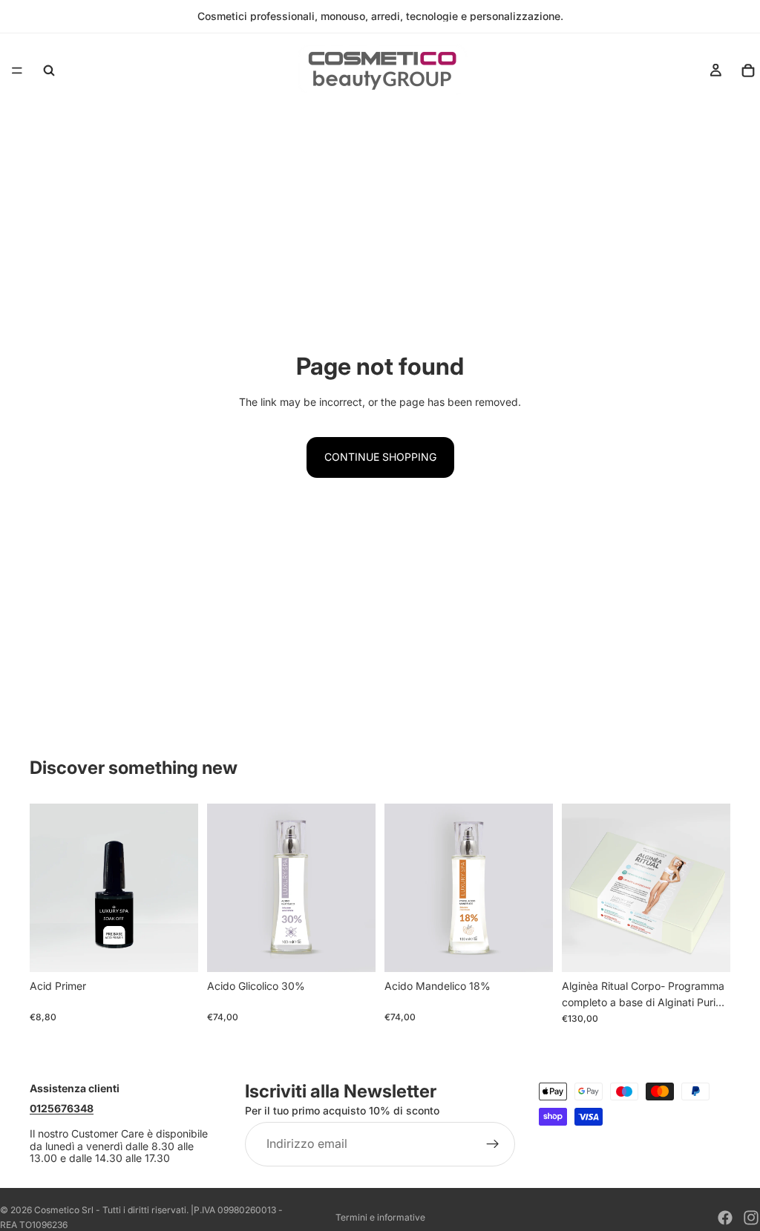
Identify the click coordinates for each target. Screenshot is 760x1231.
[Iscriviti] (492, 1143)
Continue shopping (380, 456)
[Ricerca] (49, 70)
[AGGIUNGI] (175, 949)
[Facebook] (725, 1218)
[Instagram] (751, 1218)
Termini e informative (380, 1217)
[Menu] (17, 70)
